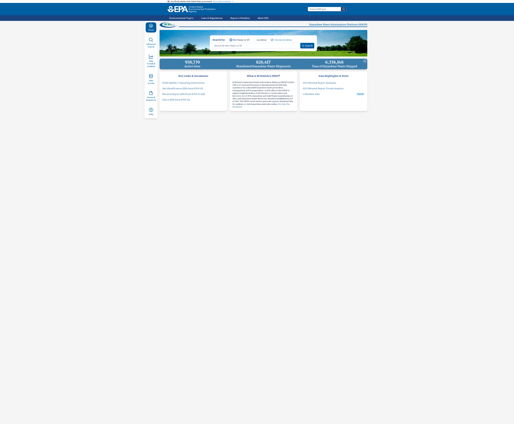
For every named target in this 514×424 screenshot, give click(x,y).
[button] (169, 25)
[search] (343, 9)
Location (261, 40)
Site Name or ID (241, 40)
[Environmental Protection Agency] (191, 9)
